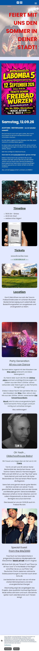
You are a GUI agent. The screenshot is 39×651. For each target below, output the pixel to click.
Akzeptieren (8, 648)
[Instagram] (21, 2)
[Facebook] (18, 2)
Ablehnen (16, 648)
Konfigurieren (7, 645)
